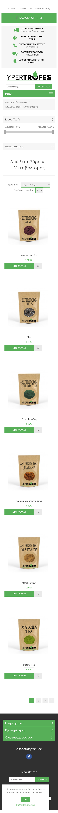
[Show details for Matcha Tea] (29, 635)
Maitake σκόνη (29, 583)
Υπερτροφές (21, 102)
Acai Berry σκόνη (29, 255)
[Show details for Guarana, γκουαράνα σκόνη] (29, 471)
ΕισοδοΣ (23, 8)
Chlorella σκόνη (29, 419)
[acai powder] (29, 225)
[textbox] (20, 86)
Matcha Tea (29, 665)
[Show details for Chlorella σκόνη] (29, 389)
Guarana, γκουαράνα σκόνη (29, 501)
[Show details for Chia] (29, 307)
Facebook (29, 756)
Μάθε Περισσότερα (25, 804)
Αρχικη (8, 102)
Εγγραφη (12, 8)
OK (25, 799)
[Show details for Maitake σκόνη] (29, 553)
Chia (29, 337)
